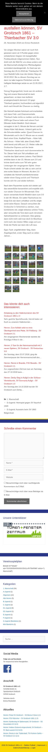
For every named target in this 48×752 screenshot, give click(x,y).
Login (33, 748)
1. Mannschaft (13, 399)
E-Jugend (6, 615)
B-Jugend (6, 601)
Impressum (41, 745)
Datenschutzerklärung (21, 748)
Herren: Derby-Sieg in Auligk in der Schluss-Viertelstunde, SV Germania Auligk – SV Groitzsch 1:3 (22, 381)
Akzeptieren (24, 14)
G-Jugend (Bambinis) (11, 621)
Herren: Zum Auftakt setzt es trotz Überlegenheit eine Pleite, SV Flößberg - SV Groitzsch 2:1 (22, 331)
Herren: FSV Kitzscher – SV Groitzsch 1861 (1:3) (20, 718)
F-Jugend (6, 618)
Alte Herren (7, 598)
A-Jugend (6, 592)
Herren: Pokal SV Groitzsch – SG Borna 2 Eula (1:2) (22, 715)
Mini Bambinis (8, 624)
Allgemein (6, 595)
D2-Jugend (7, 611)
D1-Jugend (7, 608)
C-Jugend (6, 605)
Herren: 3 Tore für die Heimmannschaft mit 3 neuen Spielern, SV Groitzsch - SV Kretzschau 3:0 (23, 348)
